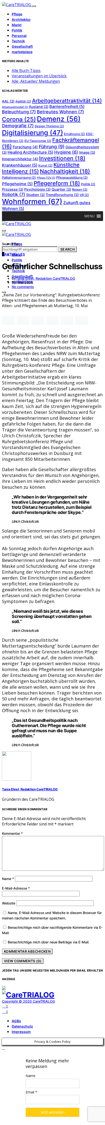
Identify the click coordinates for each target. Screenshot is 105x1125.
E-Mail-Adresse (16, 888)
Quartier (61, 189)
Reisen (79, 189)
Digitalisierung (32, 132)
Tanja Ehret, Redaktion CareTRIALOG (45, 278)
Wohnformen (32, 201)
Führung (51, 147)
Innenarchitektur (20, 159)
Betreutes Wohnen (60, 111)
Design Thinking (49, 126)
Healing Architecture (30, 152)
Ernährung (74, 134)
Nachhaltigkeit (65, 171)
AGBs (16, 1021)
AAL (8, 101)
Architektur (21, 19)
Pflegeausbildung (72, 177)
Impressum (21, 1032)
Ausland (38, 106)
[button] (89, 216)
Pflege (17, 14)
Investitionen (62, 158)
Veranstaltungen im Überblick (39, 76)
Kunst (45, 165)
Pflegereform (57, 183)
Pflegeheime (17, 183)
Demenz (59, 119)
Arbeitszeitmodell (15, 107)
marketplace (22, 52)
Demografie (18, 125)
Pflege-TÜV (46, 177)
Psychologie (37, 189)
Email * (31, 1092)
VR (84, 195)
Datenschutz (22, 1026)
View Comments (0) (23, 961)
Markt (16, 25)
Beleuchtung (19, 111)
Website (8, 903)
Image (87, 152)
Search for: (11, 244)
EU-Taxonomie (37, 141)
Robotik (13, 194)
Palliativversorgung (19, 177)
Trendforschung (62, 195)
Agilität (23, 101)
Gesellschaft (22, 46)
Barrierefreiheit (66, 106)
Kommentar (12, 833)
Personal (19, 36)
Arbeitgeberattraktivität (67, 100)
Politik (17, 30)
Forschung (25, 147)
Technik (18, 41)
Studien (35, 195)
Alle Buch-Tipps (26, 70)
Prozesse (12, 189)
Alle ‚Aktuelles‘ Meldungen (36, 81)
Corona (19, 119)
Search (67, 249)
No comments (23, 287)
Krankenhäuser (19, 165)
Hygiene (66, 152)
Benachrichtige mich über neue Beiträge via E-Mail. (48, 942)
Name (8, 879)
